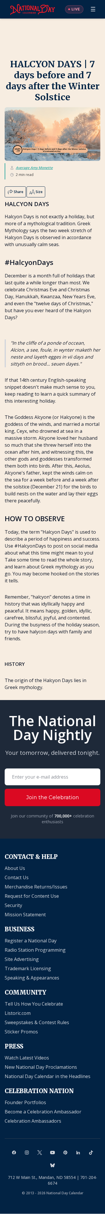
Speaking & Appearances (32, 978)
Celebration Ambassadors (33, 1121)
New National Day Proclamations (41, 1067)
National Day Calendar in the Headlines (47, 1076)
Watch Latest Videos (27, 1058)
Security (13, 905)
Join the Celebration (52, 797)
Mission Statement (25, 914)
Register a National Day (31, 940)
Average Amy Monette (34, 168)
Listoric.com (18, 1013)
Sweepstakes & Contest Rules (37, 1022)
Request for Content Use (32, 896)
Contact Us (17, 877)
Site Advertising (22, 959)
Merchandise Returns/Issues (36, 887)
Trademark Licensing (28, 968)
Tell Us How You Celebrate (34, 1004)
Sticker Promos (21, 1031)
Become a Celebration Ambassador (43, 1111)
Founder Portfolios (25, 1102)
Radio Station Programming (35, 950)
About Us (15, 868)
